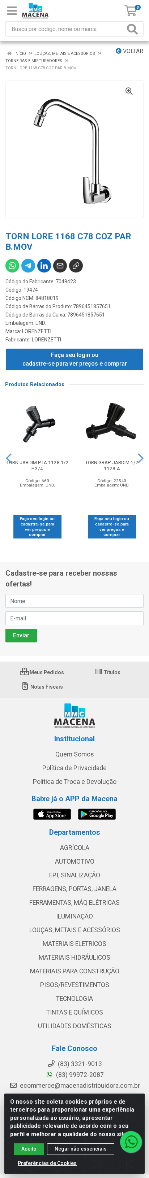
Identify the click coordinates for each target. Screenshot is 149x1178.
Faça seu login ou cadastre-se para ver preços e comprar (74, 359)
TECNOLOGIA (74, 998)
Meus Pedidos (46, 672)
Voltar (132, 51)
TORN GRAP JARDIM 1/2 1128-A (112, 465)
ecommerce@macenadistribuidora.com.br (79, 1085)
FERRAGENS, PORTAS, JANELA (74, 889)
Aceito (29, 1149)
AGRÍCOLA (74, 847)
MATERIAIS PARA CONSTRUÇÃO (74, 971)
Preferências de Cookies (47, 1163)
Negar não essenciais (81, 1149)
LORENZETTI (36, 331)
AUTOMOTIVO (74, 861)
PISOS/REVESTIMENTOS (74, 985)
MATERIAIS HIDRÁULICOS (74, 957)
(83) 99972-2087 (79, 1074)
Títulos (111, 672)
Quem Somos (74, 754)
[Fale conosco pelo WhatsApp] (131, 1142)
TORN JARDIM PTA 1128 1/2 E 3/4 (37, 465)
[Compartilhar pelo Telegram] (28, 265)
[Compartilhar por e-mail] (60, 265)
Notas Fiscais (46, 687)
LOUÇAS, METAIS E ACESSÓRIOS (74, 930)
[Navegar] (8, 458)
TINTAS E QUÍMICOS (74, 1012)
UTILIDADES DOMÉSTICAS (74, 1026)
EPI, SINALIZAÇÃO (74, 875)
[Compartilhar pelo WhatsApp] (12, 265)
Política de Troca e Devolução (74, 781)
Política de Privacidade (74, 768)
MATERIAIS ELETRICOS (74, 943)
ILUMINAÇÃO (74, 916)
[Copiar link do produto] (76, 265)
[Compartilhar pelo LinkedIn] (44, 265)
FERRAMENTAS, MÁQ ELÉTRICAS (74, 902)
